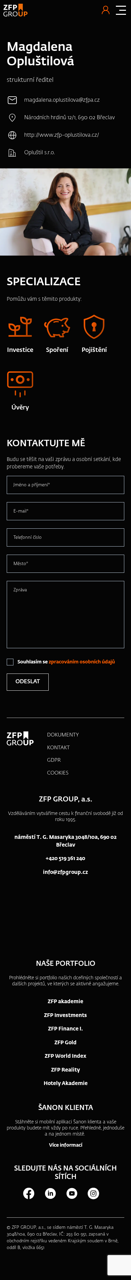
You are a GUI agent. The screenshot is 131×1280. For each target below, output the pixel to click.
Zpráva (20, 590)
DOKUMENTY (63, 734)
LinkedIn (50, 1193)
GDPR (54, 760)
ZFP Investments (65, 1015)
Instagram (93, 1193)
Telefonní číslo (27, 537)
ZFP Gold (65, 1042)
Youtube (71, 1193)
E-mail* (21, 511)
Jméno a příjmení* (31, 485)
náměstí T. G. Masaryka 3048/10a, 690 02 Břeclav (65, 841)
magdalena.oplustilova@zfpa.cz (62, 100)
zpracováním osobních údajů (82, 662)
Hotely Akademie (66, 1083)
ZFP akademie (65, 1001)
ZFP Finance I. (65, 1028)
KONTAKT (58, 747)
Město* (20, 564)
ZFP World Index (65, 1056)
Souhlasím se (66, 662)
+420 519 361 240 (65, 858)
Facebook (28, 1193)
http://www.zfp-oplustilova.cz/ (61, 135)
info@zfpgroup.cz (65, 872)
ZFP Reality (65, 1070)
